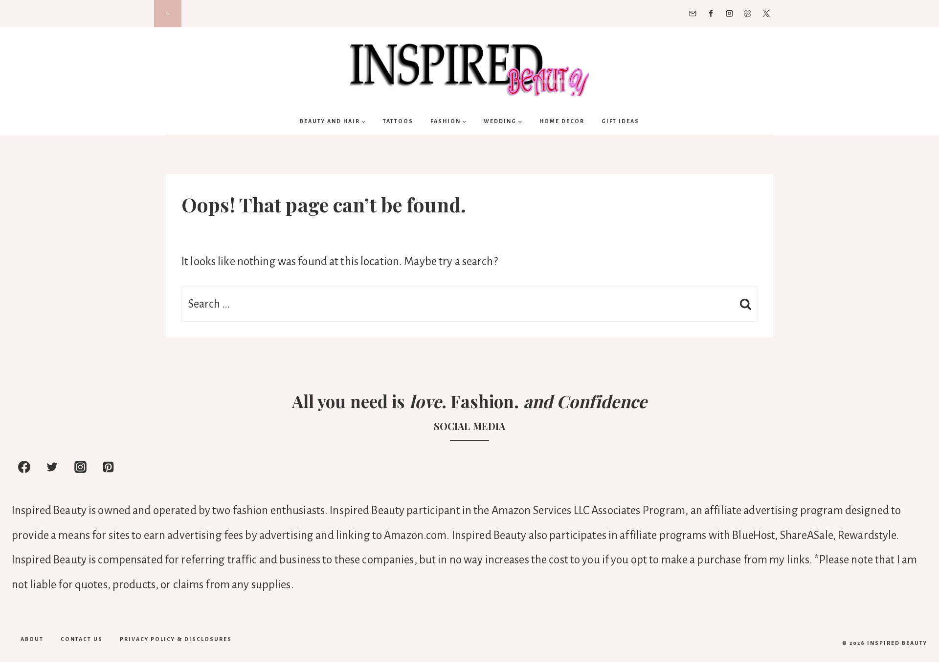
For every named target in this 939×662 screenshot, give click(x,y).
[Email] (692, 13)
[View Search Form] (167, 13)
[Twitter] (766, 13)
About (32, 639)
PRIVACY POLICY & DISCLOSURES (176, 639)
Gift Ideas (620, 121)
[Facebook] (711, 13)
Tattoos (398, 121)
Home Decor (561, 121)
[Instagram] (729, 13)
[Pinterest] (747, 13)
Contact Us (82, 639)
